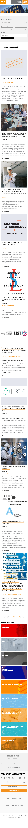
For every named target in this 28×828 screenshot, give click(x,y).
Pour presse (9, 802)
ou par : (3, 32)
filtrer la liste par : (7, 19)
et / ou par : (4, 26)
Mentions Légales (14, 823)
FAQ (8, 798)
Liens (20, 798)
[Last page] (23, 616)
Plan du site (14, 798)
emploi (14, 2)
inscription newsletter (14, 767)
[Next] (20, 616)
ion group (18, 817)
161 (14, 616)
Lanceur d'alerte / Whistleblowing (14, 805)
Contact (14, 809)
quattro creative (22, 815)
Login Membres (25, 2)
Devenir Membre (18, 802)
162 (16, 616)
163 (19, 616)
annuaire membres (19, 2)
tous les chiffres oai (14, 786)
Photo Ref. (13, 821)
